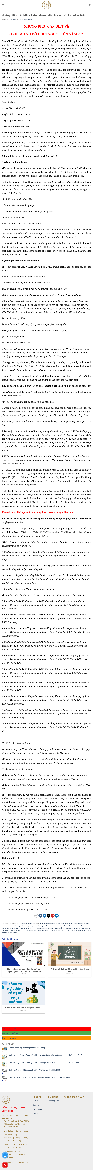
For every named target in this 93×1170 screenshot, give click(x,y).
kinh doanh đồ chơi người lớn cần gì (73, 923)
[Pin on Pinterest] (53, 916)
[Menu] (3, 5)
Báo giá (36, 1105)
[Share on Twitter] (44, 916)
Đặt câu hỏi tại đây (9, 1038)
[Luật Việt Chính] (46, 5)
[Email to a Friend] (48, 916)
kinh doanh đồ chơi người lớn (50, 923)
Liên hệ (36, 1114)
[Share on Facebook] (40, 916)
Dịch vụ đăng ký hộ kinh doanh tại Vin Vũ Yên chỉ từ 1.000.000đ (34, 1070)
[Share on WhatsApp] (36, 916)
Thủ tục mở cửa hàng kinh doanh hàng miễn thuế (45, 512)
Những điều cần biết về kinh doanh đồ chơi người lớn (36, 928)
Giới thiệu (37, 1101)
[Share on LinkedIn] (57, 916)
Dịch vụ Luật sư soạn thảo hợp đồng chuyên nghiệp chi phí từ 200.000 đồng (39, 1077)
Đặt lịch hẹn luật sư (10, 1033)
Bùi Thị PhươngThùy (25, 19)
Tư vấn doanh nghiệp (25, 923)
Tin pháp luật (53, 1101)
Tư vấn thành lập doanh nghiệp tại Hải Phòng (27, 1048)
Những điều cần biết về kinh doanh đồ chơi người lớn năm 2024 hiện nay (33, 930)
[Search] (90, 5)
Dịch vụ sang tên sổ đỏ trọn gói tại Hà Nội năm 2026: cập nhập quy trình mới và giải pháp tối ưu (47, 1055)
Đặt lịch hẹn (37, 1109)
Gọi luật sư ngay (9, 1029)
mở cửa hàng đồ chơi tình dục (64, 926)
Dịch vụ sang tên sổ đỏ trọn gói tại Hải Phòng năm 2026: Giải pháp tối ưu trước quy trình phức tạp (48, 1063)
